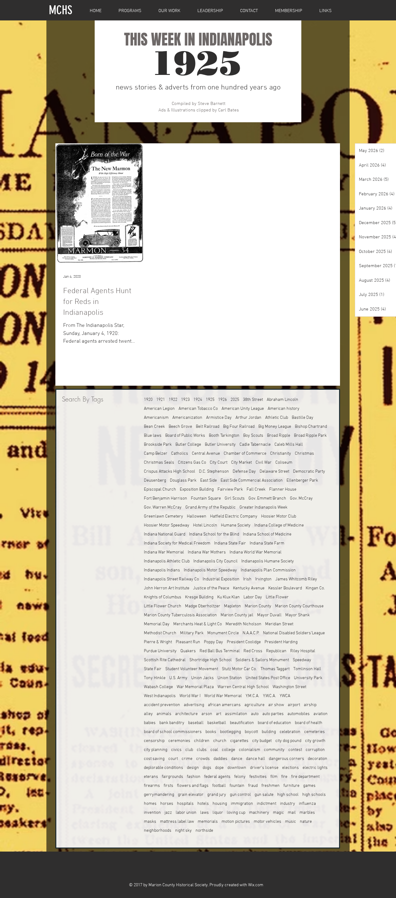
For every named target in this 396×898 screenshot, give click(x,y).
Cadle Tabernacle (255, 444)
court (173, 758)
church (219, 741)
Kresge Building (199, 597)
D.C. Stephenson (214, 471)
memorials (208, 821)
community (274, 750)
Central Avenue (206, 453)
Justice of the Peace (211, 588)
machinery (259, 812)
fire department (305, 776)
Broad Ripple (278, 435)
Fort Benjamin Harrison (165, 498)
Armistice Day (219, 417)
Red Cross (252, 651)
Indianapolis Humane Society (267, 561)
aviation (320, 714)
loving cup (236, 812)
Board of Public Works (185, 435)
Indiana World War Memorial (256, 552)
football (219, 785)
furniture (291, 785)
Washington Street (289, 687)
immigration (242, 803)
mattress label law (177, 821)
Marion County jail (237, 615)
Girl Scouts (235, 498)
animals (164, 714)
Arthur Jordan (248, 417)
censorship (154, 741)
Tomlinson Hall (307, 669)
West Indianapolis (160, 696)
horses (166, 803)
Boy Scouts (253, 435)
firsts (168, 785)
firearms (152, 785)
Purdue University (160, 651)
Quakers (188, 651)
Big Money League (274, 426)
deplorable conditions (163, 767)
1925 (210, 399)
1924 (197, 399)
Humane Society (236, 525)
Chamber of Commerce (245, 453)
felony (240, 776)
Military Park (192, 633)
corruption (315, 750)
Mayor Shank (297, 615)
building (269, 732)
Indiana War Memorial (164, 552)
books (210, 732)
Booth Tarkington (224, 435)
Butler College (188, 444)
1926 (222, 399)
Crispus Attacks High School (169, 471)
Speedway (302, 660)
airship (310, 705)
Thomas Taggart (275, 669)
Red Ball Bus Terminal (220, 651)
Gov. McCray (301, 498)
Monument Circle (223, 633)
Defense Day (244, 471)
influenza (307, 803)
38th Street (253, 399)
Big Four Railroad (239, 426)
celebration (290, 732)
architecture (186, 714)
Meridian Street (279, 624)
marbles (307, 812)
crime (187, 758)
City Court (218, 462)
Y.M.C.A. (252, 696)
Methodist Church (160, 633)
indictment (266, 803)
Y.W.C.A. (269, 696)
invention (152, 812)
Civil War (264, 462)
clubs (202, 750)
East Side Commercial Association (252, 480)
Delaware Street (274, 471)
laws (204, 812)
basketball (216, 723)
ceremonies (179, 741)
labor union (186, 812)
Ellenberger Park (302, 480)
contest (295, 750)
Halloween (196, 516)
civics (176, 750)
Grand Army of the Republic (210, 507)
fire (284, 776)
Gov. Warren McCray (163, 507)
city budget (262, 741)
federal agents (217, 776)
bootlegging (230, 732)
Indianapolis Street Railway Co (171, 579)
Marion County (258, 606)
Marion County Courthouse (299, 606)
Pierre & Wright (158, 642)
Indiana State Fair (230, 543)
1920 (148, 399)
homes (150, 803)
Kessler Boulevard (285, 588)
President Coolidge (244, 642)
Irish (247, 579)
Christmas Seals (159, 462)
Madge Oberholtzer (202, 606)
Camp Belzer (155, 453)
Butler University (220, 444)
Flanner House (282, 489)
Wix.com (255, 885)
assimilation (236, 714)
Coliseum (283, 462)
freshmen (270, 785)
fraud (253, 785)
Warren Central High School (243, 687)
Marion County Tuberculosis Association (180, 615)
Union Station (229, 678)
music (290, 821)
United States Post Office (268, 678)
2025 (234, 399)
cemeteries (314, 732)
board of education (274, 723)
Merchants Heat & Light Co (197, 624)
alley (148, 714)
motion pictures (236, 821)
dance (236, 758)
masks (150, 821)
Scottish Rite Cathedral (165, 660)
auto (255, 714)
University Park (308, 678)
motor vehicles (267, 821)
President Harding (281, 642)
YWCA (285, 696)
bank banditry (171, 723)
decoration (317, 758)
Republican (276, 651)
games (309, 785)
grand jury (216, 794)
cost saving (154, 758)
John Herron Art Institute (166, 588)
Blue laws (152, 435)
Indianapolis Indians (162, 570)
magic (278, 812)
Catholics (179, 453)
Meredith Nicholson (243, 624)
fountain (237, 785)
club (189, 750)
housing (220, 803)
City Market (241, 462)
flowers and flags (193, 785)
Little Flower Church (162, 606)
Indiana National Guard (164, 534)
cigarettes (239, 741)
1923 (185, 399)
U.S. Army (178, 678)
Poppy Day (213, 642)
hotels (203, 803)
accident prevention (162, 705)
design (193, 767)
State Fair (152, 669)
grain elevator (191, 794)
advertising (194, 705)
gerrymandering (159, 794)
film (274, 776)
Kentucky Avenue (249, 588)
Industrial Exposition (221, 579)
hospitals (185, 803)
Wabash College (158, 687)
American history (283, 408)
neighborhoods (157, 830)
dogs (207, 767)
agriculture (254, 705)
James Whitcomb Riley (296, 579)
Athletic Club (276, 417)
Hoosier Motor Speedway (166, 525)
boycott (251, 732)
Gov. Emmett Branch (267, 498)
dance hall (255, 758)
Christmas (304, 453)
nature (306, 821)
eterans (151, 776)
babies (150, 723)
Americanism (156, 417)
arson (206, 714)
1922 (173, 399)
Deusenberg (155, 480)
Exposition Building (197, 489)
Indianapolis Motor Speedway (210, 570)
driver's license (264, 767)
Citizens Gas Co (192, 462)
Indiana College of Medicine (279, 525)
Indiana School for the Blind (214, 534)
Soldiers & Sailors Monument (262, 660)
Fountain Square (206, 498)
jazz (168, 812)
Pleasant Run (188, 642)
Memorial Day (157, 624)
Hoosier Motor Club (278, 516)
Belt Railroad (207, 426)
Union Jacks (202, 678)
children (201, 741)
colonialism (249, 750)
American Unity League (243, 408)
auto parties (273, 714)
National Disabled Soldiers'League (294, 633)
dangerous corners (286, 758)
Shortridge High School (210, 660)
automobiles (298, 714)
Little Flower (277, 597)
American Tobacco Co (198, 408)
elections (290, 767)
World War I (189, 696)
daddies (220, 758)
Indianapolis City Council (215, 561)
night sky (183, 830)
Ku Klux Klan (228, 597)
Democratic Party (309, 471)
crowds (203, 758)
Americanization (187, 417)
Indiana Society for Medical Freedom (177, 543)
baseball (196, 723)
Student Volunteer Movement (191, 669)
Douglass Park (183, 480)
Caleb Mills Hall (288, 444)
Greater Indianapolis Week (263, 507)
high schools (314, 794)
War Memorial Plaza (195, 687)
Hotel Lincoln (205, 525)
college (228, 750)
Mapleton (232, 606)
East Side (208, 480)
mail (292, 812)
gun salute (264, 794)
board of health (308, 723)
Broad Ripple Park (310, 435)
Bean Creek (154, 426)
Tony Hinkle (155, 678)
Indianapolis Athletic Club (167, 561)
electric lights (315, 767)
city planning (155, 750)
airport (294, 705)
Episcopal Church (160, 489)
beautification (242, 723)
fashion (193, 776)
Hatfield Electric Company (233, 516)
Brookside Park (158, 444)
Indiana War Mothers (207, 552)
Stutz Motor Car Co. (239, 669)
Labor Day (252, 597)
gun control (240, 794)
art (218, 714)
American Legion (159, 408)
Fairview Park (230, 489)
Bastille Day (302, 417)
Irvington (263, 579)
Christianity (280, 453)
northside (204, 830)
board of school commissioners (173, 732)
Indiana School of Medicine (267, 534)
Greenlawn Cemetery (163, 516)
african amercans (224, 705)
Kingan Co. (315, 588)
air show (276, 705)
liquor (218, 812)
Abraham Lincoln (282, 399)
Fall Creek (256, 489)
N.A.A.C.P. (251, 633)
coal (214, 750)
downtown (236, 767)
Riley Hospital (302, 651)
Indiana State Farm (267, 543)
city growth (315, 741)
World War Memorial (223, 696)
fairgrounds (172, 776)
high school (288, 794)
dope (219, 767)
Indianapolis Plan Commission (268, 570)
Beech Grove (180, 426)
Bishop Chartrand (311, 426)
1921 (160, 399)
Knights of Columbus (162, 597)
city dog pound (288, 741)
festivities (258, 776)
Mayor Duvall (269, 615)
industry (287, 803)
